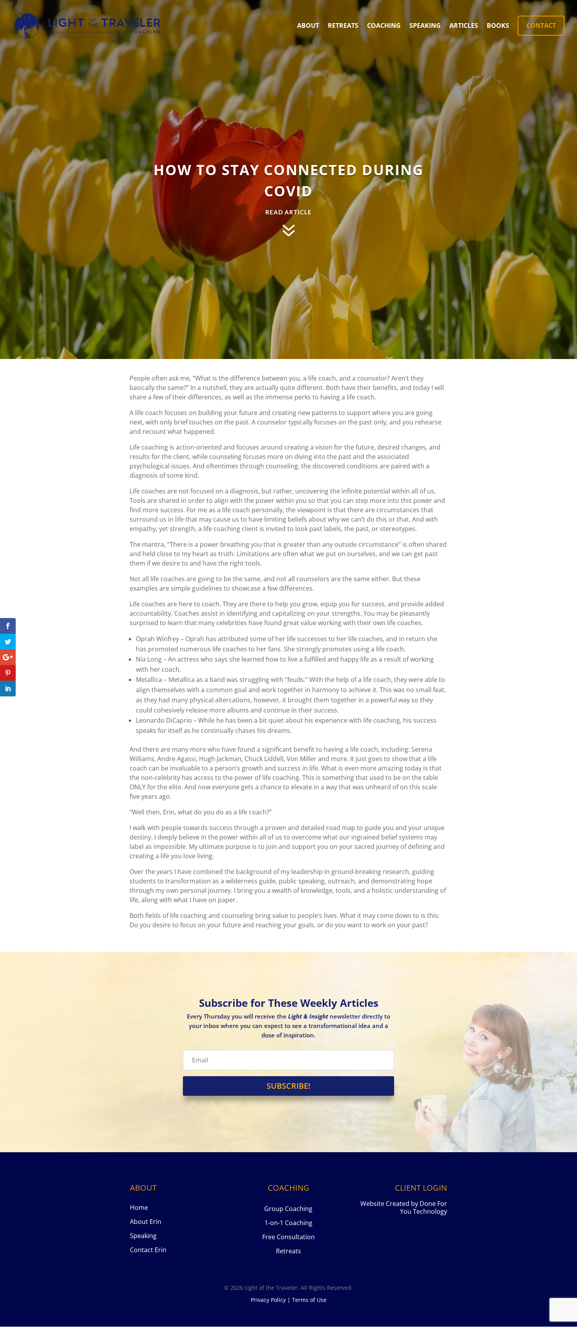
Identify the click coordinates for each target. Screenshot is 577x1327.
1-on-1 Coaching (288, 1222)
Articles (463, 26)
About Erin (145, 1221)
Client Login (421, 1187)
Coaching (384, 26)
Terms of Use (309, 1299)
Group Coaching (288, 1208)
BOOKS (498, 26)
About (308, 26)
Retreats (343, 26)
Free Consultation (288, 1237)
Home (139, 1207)
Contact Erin (148, 1249)
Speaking (425, 26)
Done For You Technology (423, 1207)
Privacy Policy (268, 1299)
